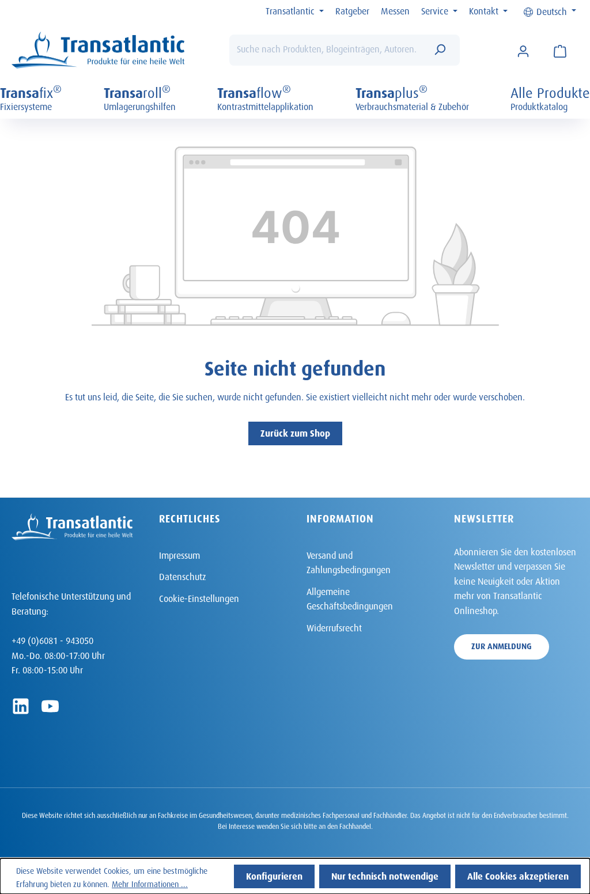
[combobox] (327, 50)
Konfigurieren (274, 875)
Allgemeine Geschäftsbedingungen (350, 597)
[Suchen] (439, 50)
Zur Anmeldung (501, 645)
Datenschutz (182, 575)
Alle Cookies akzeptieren (518, 875)
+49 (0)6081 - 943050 (52, 639)
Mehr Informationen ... (150, 883)
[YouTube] (50, 706)
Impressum (179, 554)
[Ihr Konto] (523, 50)
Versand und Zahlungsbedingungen (349, 561)
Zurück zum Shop (295, 432)
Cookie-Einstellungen (199, 597)
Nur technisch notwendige (384, 875)
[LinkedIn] (20, 706)
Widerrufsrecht (334, 626)
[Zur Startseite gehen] (98, 50)
